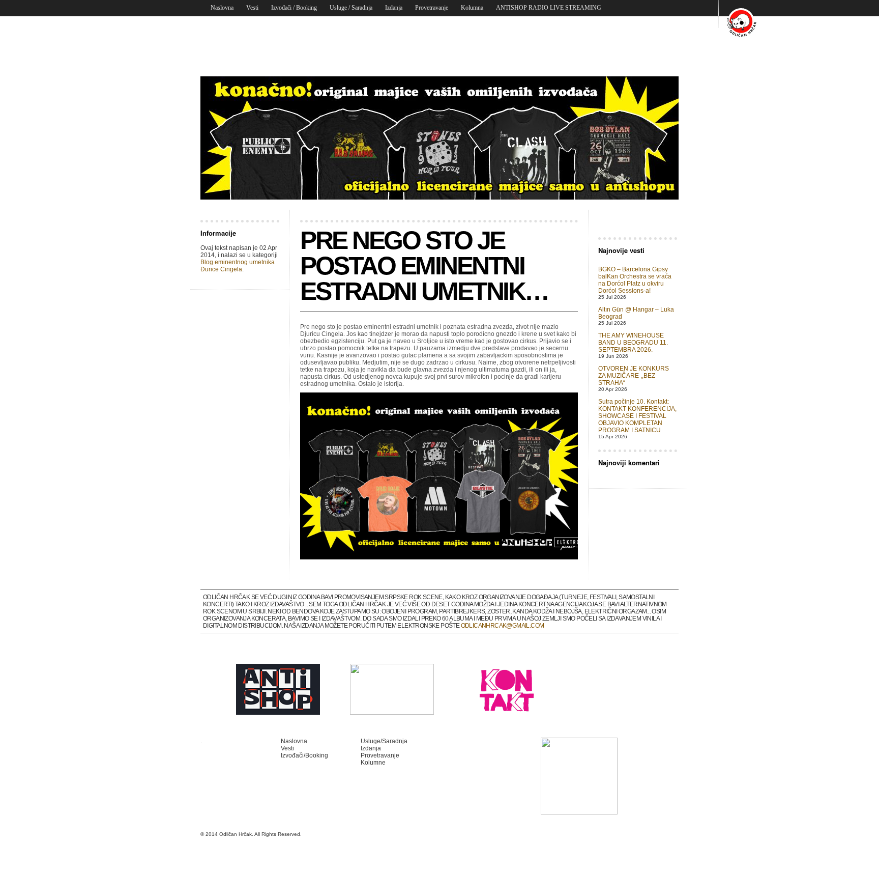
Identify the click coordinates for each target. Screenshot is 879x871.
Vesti (252, 7)
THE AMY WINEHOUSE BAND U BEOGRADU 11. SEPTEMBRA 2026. (633, 342)
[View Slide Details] (439, 138)
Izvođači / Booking (294, 7)
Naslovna (222, 7)
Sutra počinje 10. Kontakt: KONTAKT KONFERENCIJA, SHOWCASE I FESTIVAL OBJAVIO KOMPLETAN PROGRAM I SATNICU (637, 416)
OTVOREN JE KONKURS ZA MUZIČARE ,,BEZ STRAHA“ (633, 375)
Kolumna (472, 7)
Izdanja (393, 7)
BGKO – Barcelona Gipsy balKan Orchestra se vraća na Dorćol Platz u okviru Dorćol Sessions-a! (634, 280)
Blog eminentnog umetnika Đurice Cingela (237, 266)
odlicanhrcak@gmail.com (502, 625)
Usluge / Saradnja (351, 7)
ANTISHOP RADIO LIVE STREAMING (548, 7)
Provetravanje (431, 7)
